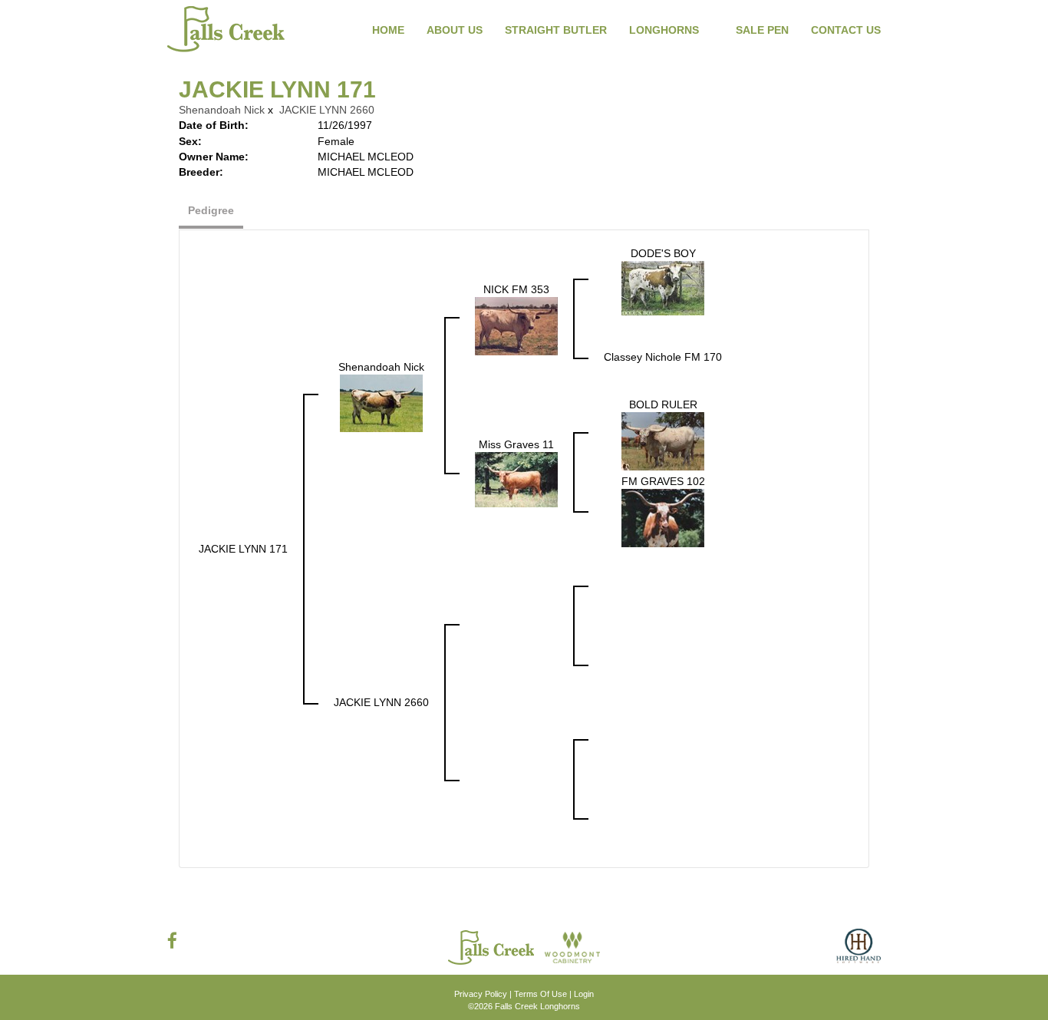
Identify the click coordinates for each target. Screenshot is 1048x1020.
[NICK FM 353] (516, 325)
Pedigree (211, 210)
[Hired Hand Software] (858, 952)
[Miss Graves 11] (516, 479)
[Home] (492, 946)
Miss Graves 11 (516, 444)
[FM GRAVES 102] (662, 517)
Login (584, 994)
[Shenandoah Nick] (381, 402)
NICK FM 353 (516, 289)
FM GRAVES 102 (663, 481)
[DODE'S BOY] (662, 287)
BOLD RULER (663, 404)
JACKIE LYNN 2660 (326, 110)
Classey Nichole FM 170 (663, 357)
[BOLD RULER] (662, 440)
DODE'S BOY (663, 253)
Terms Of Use (540, 994)
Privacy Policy (480, 994)
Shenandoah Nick (222, 110)
